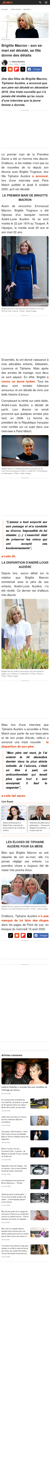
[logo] (7, 2)
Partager (37, 69)
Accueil (4, 9)
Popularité (16, 9)
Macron (26, 9)
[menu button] (46, 2)
